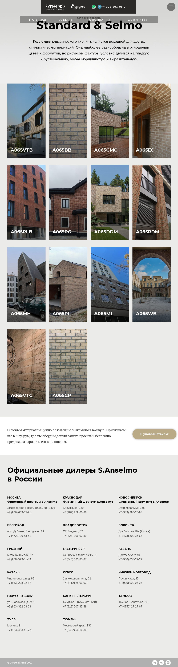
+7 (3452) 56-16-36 (75, 630)
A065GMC (105, 150)
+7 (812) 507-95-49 (75, 606)
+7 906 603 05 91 (114, 6)
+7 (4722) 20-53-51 (19, 535)
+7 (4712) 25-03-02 (75, 582)
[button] (154, 434)
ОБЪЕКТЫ (66, 19)
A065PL (61, 313)
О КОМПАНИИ (99, 19)
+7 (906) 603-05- (17, 512)
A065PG (61, 232)
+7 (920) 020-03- (129, 582)
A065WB (146, 313)
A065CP (61, 395)
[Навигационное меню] (171, 7)
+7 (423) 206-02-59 (75, 535)
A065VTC (22, 395)
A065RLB (21, 232)
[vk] (161, 662)
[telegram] (154, 662)
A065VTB (22, 150)
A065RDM (147, 232)
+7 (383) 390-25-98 (130, 512)
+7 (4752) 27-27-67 (130, 606)
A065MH (21, 313)
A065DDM (106, 232)
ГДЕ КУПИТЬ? (137, 19)
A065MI (103, 313)
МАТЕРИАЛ (37, 19)
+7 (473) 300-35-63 (130, 535)
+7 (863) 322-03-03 (19, 606)
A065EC (145, 150)
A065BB (61, 150)
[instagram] (168, 662)
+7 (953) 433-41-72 (19, 630)
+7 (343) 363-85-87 (75, 559)
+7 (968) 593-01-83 (19, 559)
